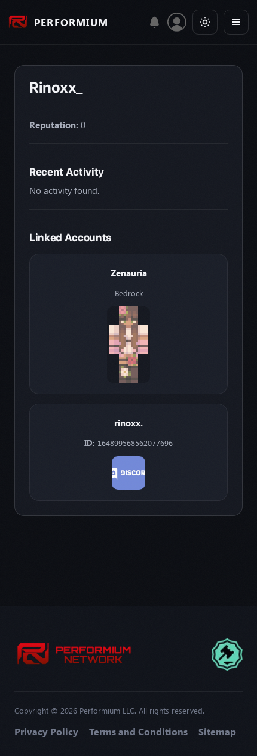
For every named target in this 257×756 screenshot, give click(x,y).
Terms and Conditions (138, 731)
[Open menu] (236, 22)
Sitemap (217, 731)
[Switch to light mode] (205, 22)
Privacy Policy (46, 731)
